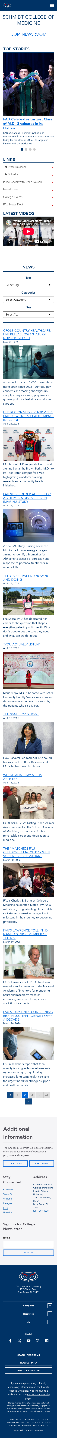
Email (6, 1237)
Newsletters (10, 189)
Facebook (8, 1189)
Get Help (35, 1422)
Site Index (47, 1422)
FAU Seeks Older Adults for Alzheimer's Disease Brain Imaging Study (27, 498)
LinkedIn (7, 1212)
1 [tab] (22, 149)
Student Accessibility (20, 1425)
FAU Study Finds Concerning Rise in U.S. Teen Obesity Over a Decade (28, 1016)
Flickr (5, 1207)
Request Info (28, 1362)
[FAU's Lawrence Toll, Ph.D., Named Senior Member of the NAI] (28, 962)
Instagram (8, 1203)
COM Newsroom (28, 34)
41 (46, 1095)
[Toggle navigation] (52, 5)
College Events (12, 197)
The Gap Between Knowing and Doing (26, 578)
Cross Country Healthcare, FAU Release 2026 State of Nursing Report (27, 334)
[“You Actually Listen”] (28, 671)
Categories (28, 293)
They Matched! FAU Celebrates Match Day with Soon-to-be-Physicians (26, 852)
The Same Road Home (21, 714)
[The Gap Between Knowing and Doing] (28, 602)
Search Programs (28, 1355)
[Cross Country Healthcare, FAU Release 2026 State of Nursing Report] (28, 362)
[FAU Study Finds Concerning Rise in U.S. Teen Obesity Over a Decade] (28, 1044)
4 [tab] (34, 149)
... (39, 1095)
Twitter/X (7, 1194)
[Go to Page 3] (28, 1101)
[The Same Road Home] (28, 739)
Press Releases (16, 167)
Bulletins (13, 174)
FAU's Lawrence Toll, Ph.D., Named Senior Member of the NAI (26, 934)
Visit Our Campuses (28, 1370)
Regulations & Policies (36, 1419)
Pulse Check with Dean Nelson (22, 182)
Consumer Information (17, 1422)
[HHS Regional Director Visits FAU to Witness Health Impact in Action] (28, 444)
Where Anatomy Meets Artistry (22, 777)
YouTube (7, 1198)
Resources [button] (28, 1313)
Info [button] (28, 1322)
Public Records (41, 1425)
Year (28, 307)
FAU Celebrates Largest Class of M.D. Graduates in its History (27, 124)
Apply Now (41, 1163)
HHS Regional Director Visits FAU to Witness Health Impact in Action (28, 416)
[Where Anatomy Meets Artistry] (28, 803)
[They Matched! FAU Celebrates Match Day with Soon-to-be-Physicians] (28, 880)
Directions (15, 1163)
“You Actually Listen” (21, 644)
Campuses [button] (28, 1305)
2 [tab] (26, 149)
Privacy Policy (16, 1419)
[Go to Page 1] (10, 1095)
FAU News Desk (13, 205)
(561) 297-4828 (41, 1210)
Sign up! (28, 1252)
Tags (28, 278)
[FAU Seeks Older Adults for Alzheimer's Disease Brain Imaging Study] (28, 526)
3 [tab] (30, 149)
